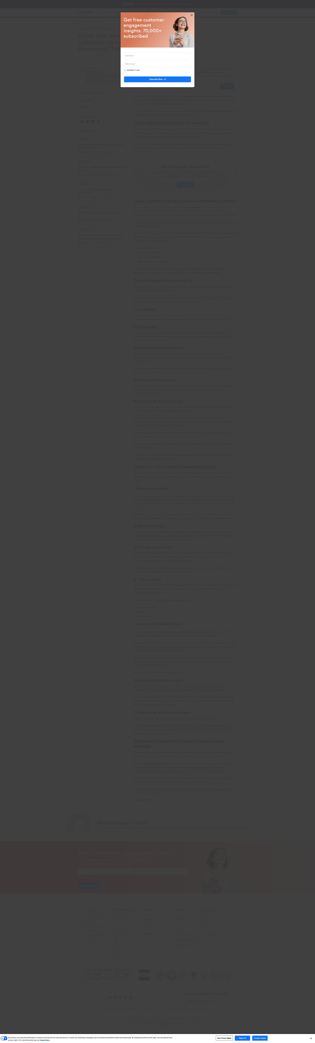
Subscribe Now (156, 79)
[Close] (311, 1038)
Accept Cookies (260, 1038)
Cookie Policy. (45, 1040)
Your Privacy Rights (224, 1038)
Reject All (242, 1038)
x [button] (191, 15)
